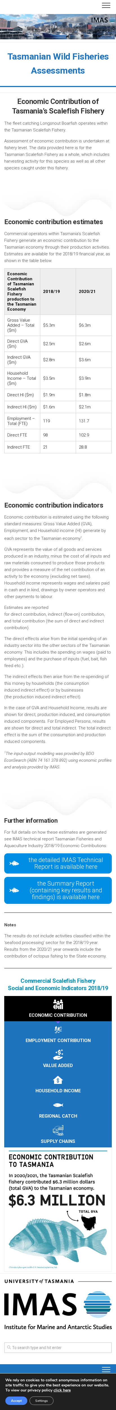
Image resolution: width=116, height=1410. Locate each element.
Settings (41, 1400)
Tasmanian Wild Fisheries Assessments (58, 63)
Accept (16, 1400)
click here (62, 1390)
